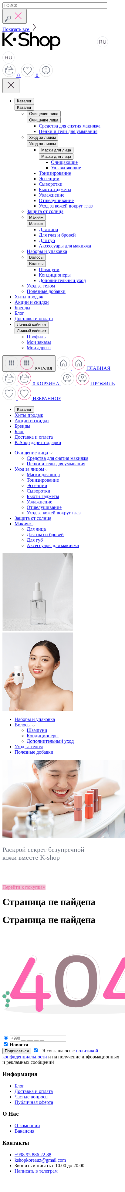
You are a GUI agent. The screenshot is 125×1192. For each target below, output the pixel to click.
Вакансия (24, 1131)
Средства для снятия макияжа (69, 125)
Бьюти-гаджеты (55, 189)
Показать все (16, 29)
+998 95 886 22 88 (33, 1154)
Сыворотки (50, 184)
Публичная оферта (34, 1102)
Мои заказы (39, 342)
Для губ (47, 240)
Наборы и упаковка (47, 251)
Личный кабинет (31, 324)
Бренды (22, 307)
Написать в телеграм (36, 1171)
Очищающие (64, 162)
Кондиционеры (55, 274)
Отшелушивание (56, 200)
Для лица (48, 229)
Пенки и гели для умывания (68, 131)
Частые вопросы (32, 1096)
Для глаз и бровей (57, 234)
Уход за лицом (42, 137)
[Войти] (46, 75)
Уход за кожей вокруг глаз (66, 205)
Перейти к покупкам (24, 887)
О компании (27, 1125)
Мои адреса (39, 347)
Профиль (36, 336)
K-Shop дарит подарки (38, 442)
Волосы (36, 257)
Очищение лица (43, 113)
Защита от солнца (45, 211)
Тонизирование (55, 173)
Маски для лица (56, 150)
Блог (19, 313)
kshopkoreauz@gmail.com (40, 1160)
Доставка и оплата (34, 318)
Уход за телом (41, 285)
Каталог (24, 101)
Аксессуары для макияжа (65, 245)
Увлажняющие (66, 167)
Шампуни (49, 269)
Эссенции (49, 178)
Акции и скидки (32, 302)
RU (102, 42)
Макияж (36, 217)
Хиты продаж (29, 296)
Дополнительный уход (62, 280)
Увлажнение (51, 195)
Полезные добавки (46, 291)
